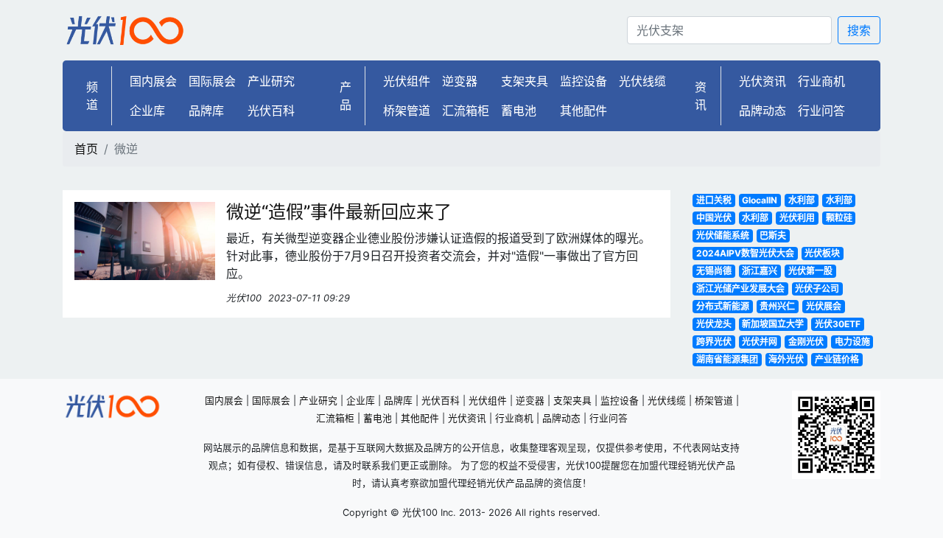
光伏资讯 (762, 81)
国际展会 (212, 81)
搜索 (859, 30)
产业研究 (271, 81)
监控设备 (583, 81)
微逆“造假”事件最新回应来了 (339, 212)
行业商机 (821, 81)
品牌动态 (762, 110)
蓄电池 (518, 110)
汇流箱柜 (465, 110)
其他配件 (583, 110)
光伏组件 (406, 81)
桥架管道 (406, 110)
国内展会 (153, 81)
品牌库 (206, 110)
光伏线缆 (642, 81)
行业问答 (821, 110)
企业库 (147, 110)
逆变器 (459, 81)
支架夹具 (524, 81)
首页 (86, 149)
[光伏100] (125, 30)
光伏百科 (271, 110)
